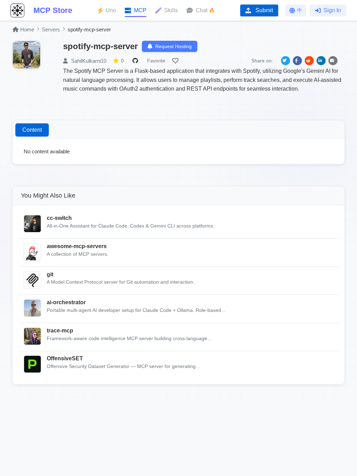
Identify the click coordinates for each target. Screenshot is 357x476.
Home (27, 29)
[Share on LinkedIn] (321, 60)
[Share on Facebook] (297, 60)
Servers (51, 29)
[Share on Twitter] (285, 60)
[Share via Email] (332, 60)
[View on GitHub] (136, 60)
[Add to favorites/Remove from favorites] (176, 61)
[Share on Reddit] (309, 60)
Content (32, 130)
